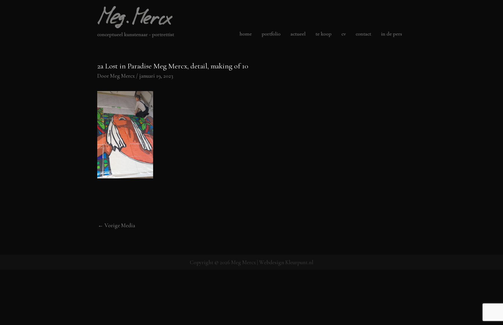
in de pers (391, 34)
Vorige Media (116, 225)
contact (363, 34)
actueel (298, 34)
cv (343, 34)
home (246, 34)
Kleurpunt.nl (299, 262)
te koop (324, 34)
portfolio (271, 34)
